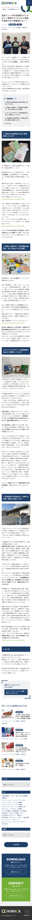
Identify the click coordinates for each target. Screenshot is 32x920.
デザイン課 (14, 796)
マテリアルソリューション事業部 (12, 804)
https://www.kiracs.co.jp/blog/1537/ (13, 323)
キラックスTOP (5, 7)
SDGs (11, 813)
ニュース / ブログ (15, 7)
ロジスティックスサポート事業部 (12, 809)
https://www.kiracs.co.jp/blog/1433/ (13, 199)
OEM (20, 817)
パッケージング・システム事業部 (12, 802)
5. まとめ (8, 123)
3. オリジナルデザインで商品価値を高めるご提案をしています (16, 114)
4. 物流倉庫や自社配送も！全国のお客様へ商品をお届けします (16, 119)
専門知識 (5, 817)
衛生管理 (26, 817)
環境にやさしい (20, 813)
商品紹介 (5, 813)
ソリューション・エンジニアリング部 (14, 800)
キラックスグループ (20, 822)
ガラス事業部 (6, 811)
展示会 (20, 815)
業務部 (4, 798)
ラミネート (16, 819)
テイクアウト (6, 819)
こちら (8, 622)
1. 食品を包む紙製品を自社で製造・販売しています (16, 103)
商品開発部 (16, 811)
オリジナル (13, 817)
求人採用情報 (24, 796)
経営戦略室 (6, 796)
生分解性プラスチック (9, 815)
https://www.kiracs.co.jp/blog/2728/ (13, 226)
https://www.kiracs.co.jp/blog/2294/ (13, 640)
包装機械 (24, 811)
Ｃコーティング (7, 822)
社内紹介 (5, 824)
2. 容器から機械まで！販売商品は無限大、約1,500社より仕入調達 (16, 108)
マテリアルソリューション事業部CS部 (14, 807)
